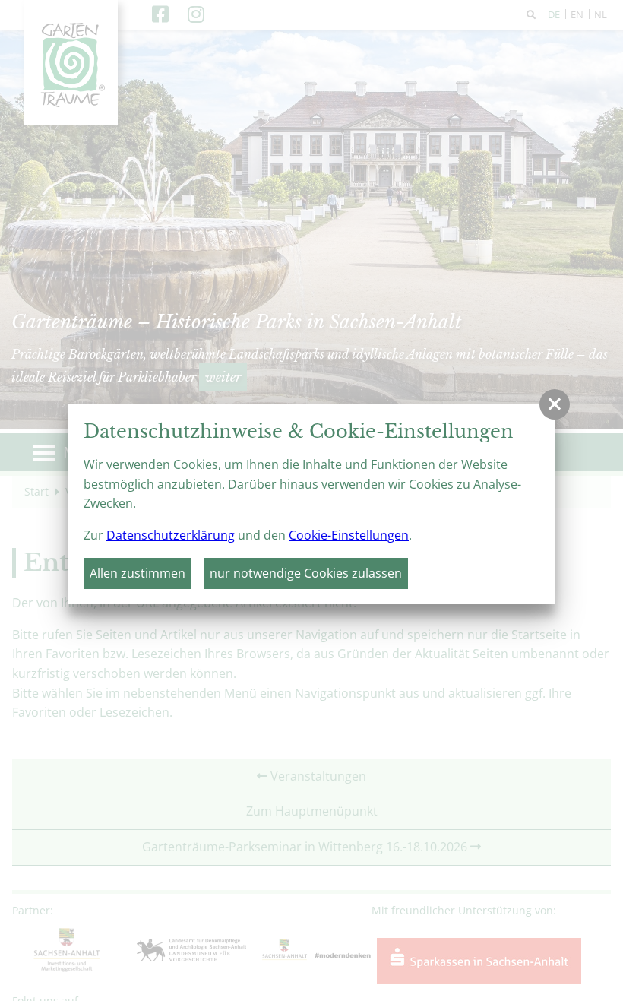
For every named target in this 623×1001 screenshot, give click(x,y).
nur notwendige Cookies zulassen (306, 573)
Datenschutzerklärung (170, 535)
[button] (554, 404)
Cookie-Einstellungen (349, 535)
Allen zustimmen (137, 573)
